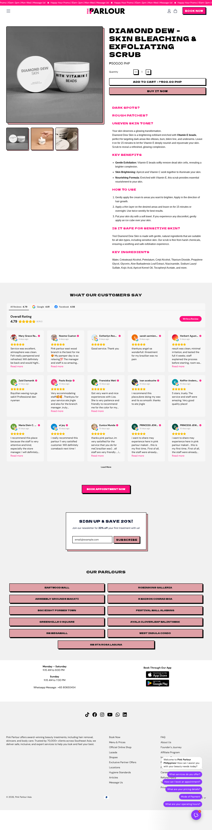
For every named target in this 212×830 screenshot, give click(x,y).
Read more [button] (17, 366)
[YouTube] (110, 715)
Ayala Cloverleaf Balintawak (155, 621)
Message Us (116, 782)
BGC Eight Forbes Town (57, 610)
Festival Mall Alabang (155, 610)
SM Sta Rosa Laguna (106, 644)
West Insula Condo (155, 633)
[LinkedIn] (125, 715)
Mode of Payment (190, 796)
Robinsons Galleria (155, 587)
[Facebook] (94, 715)
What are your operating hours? (182, 804)
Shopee (113, 757)
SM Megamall (57, 633)
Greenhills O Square (56, 621)
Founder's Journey (171, 747)
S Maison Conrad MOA (155, 598)
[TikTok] (87, 715)
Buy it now (157, 91)
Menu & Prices (117, 742)
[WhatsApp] (118, 715)
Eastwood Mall (57, 587)
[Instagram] (102, 715)
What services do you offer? (184, 774)
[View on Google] (14, 337)
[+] (148, 71)
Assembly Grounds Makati (57, 598)
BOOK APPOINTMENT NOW (106, 489)
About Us (166, 742)
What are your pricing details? (183, 789)
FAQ (163, 737)
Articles (113, 777)
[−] (135, 71)
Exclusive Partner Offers (122, 762)
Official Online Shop (120, 747)
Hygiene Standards (120, 772)
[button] (17, 139)
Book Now (114, 737)
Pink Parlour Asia (23, 797)
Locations (114, 767)
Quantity (113, 71)
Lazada (113, 752)
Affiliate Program (170, 752)
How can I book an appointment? (182, 781)
